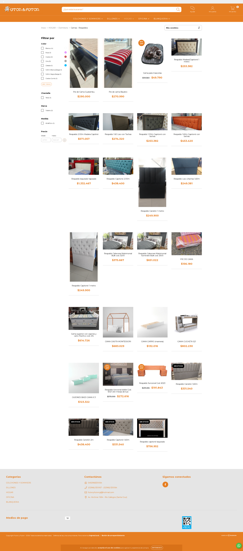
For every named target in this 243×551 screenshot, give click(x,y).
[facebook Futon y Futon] (3, 2)
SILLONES (112, 19)
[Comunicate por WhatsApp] (239, 545)
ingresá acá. (94, 535)
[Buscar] (178, 10)
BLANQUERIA (161, 19)
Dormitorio (63, 28)
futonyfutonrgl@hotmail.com (101, 492)
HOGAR (128, 19)
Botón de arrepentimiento (113, 535)
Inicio (43, 28)
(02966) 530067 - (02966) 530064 (102, 487)
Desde (43, 136)
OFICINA (143, 19)
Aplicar (64, 140)
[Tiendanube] (229, 536)
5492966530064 (95, 483)
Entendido (157, 548)
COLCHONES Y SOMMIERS (87, 19)
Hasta (54, 136)
